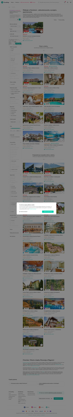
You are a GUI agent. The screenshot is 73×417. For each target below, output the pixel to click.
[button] (23, 211)
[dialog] (36, 208)
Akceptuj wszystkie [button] (48, 211)
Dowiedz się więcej (33, 208)
